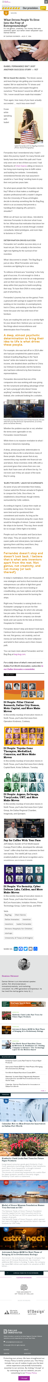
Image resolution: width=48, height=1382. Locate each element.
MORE (42, 1091)
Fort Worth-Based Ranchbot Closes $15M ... (21, 1073)
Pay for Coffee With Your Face (22, 840)
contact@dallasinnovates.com (14, 1342)
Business (6, 1349)
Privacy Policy (31, 1373)
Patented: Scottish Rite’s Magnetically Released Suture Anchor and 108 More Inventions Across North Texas (23, 1078)
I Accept (24, 1378)
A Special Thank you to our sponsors (25, 1273)
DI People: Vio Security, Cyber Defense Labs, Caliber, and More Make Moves (23, 890)
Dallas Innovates (12, 919)
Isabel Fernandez (24, 924)
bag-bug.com (19, 654)
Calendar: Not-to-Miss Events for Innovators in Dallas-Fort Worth (23, 1085)
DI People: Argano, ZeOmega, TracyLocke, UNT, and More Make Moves (21, 797)
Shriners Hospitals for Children (18, 929)
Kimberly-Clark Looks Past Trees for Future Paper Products (24, 1062)
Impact (26, 1349)
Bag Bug (8, 915)
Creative (6, 1353)
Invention (27, 1353)
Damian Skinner (13, 36)
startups (8, 933)
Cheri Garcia (21, 166)
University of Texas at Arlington (19, 938)
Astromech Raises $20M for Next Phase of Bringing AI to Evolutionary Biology (24, 1068)
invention (27, 919)
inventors (9, 924)
